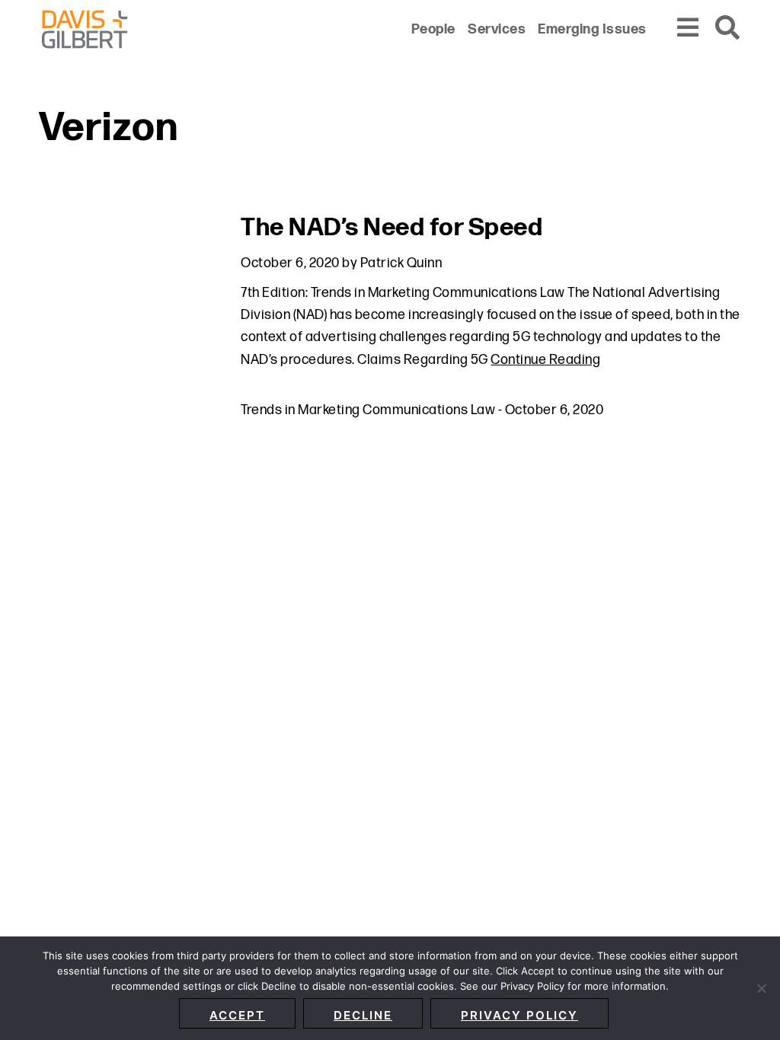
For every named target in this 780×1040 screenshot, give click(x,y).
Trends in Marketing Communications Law (368, 410)
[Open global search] (728, 28)
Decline (363, 1015)
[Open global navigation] (688, 28)
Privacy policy (519, 1015)
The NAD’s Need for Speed (391, 228)
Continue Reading (545, 360)
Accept (237, 1015)
